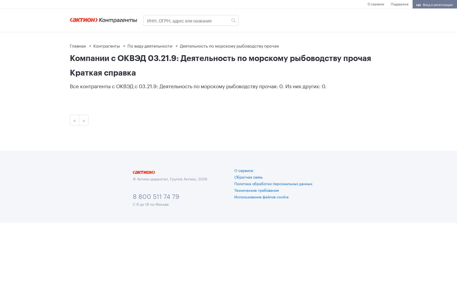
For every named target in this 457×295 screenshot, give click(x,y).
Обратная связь (248, 177)
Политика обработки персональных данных (273, 183)
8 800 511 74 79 (156, 195)
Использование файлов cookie (261, 196)
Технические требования (256, 190)
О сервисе (376, 3)
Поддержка (399, 3)
